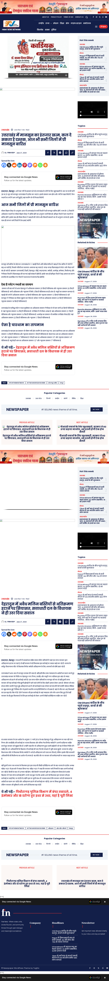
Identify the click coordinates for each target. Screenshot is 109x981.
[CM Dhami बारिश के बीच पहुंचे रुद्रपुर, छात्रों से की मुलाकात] (93, 257)
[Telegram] (60, 152)
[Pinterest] (24, 165)
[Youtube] (106, 17)
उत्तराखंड (5, 130)
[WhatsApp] (102, 17)
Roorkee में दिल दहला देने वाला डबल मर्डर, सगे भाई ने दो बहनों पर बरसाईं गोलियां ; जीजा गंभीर (92, 186)
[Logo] (6, 912)
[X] (99, 17)
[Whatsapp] (40, 165)
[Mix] (35, 165)
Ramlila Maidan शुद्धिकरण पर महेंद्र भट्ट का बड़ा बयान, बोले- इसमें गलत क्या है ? (92, 197)
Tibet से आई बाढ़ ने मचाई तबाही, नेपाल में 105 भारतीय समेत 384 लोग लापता (92, 79)
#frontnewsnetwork (16, 383)
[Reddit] (14, 165)
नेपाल (81, 53)
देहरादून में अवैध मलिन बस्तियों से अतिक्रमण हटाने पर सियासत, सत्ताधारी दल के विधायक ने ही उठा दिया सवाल (38, 351)
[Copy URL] (72, 152)
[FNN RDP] (3, 152)
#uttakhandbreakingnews (36, 383)
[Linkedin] (19, 165)
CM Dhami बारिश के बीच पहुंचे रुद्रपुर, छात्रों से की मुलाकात (91, 48)
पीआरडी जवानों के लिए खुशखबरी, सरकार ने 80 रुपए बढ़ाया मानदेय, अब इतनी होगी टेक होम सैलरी (82, 438)
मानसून (62, 383)
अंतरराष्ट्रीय (83, 85)
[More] (45, 165)
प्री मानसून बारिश (52, 383)
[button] (86, 17)
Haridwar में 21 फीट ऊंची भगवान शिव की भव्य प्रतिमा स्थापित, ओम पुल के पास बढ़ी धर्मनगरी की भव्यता (93, 207)
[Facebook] (93, 17)
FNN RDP (11, 153)
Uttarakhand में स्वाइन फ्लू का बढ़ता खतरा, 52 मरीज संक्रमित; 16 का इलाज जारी (92, 68)
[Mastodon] (30, 165)
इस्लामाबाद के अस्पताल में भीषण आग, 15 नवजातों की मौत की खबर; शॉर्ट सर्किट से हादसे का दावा (92, 90)
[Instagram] (96, 17)
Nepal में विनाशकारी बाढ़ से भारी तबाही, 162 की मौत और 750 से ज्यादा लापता (92, 58)
